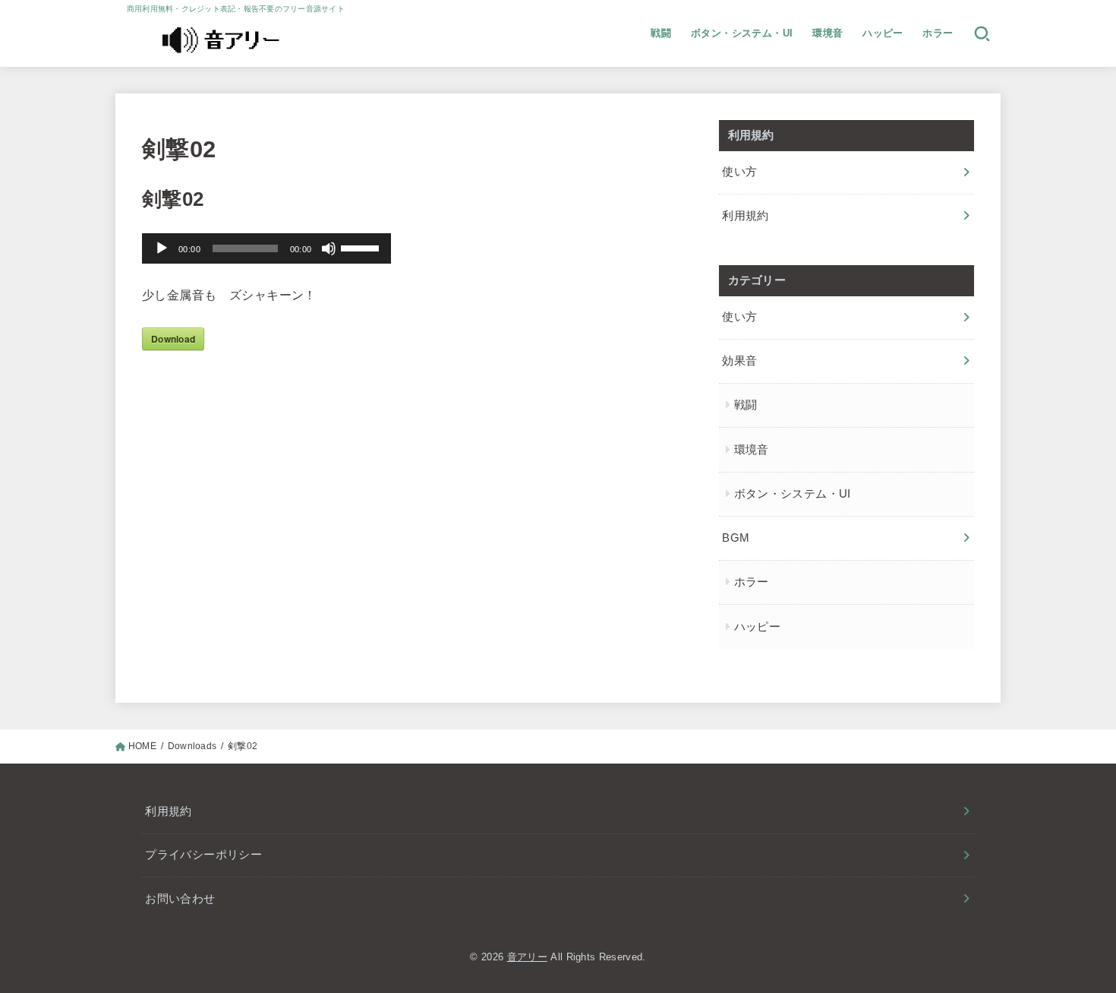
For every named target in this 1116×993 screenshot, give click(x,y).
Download (173, 339)
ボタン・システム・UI (742, 33)
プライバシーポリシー (203, 855)
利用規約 (745, 216)
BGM (735, 538)
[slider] (362, 247)
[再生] (161, 248)
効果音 (739, 361)
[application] (266, 248)
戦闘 (661, 33)
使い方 (739, 172)
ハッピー (882, 33)
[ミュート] (328, 248)
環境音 (827, 33)
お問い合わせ (180, 899)
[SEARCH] (982, 33)
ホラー (937, 33)
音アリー (527, 957)
